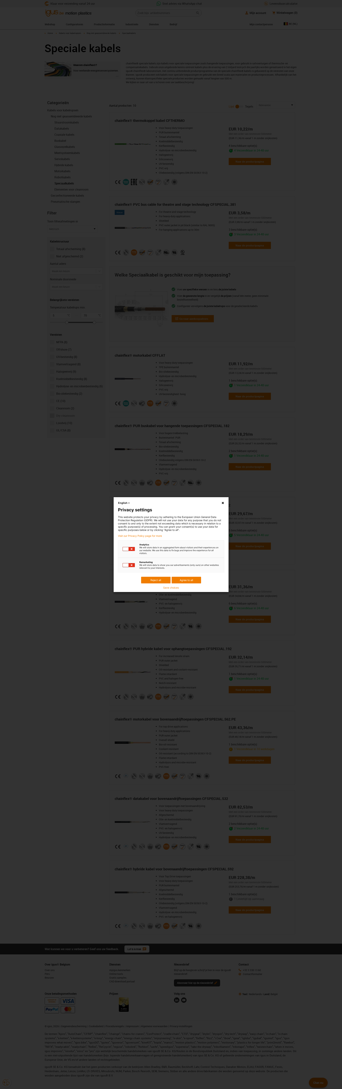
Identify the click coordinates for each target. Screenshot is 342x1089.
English (122, 502)
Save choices (171, 587)
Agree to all (186, 580)
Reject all (155, 580)
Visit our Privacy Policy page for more (140, 535)
